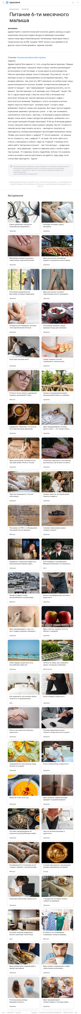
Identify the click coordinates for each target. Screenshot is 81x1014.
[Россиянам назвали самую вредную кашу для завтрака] (57, 318)
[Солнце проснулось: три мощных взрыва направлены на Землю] (57, 858)
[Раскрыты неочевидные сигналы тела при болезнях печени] (23, 318)
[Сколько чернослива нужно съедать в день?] (57, 521)
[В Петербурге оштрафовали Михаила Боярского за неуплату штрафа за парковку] (57, 554)
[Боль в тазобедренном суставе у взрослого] (57, 588)
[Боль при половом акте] (23, 352)
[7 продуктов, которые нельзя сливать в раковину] (57, 891)
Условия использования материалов (50, 1012)
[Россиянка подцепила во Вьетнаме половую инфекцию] (23, 285)
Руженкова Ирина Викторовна (31, 57)
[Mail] (7, 2)
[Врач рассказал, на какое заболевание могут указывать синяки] (57, 285)
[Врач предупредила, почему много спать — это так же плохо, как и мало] (57, 419)
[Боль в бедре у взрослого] (57, 689)
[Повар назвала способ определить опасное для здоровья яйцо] (57, 352)
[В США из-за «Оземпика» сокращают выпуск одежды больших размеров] (57, 925)
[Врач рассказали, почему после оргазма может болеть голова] (23, 453)
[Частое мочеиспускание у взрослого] (57, 824)
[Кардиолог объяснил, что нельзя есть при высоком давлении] (23, 419)
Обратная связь (68, 1012)
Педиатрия (25, 9)
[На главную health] (14, 2)
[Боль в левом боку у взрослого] (57, 757)
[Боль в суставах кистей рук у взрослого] (23, 723)
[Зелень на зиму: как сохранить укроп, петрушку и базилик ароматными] (57, 655)
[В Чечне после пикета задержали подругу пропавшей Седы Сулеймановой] (23, 386)
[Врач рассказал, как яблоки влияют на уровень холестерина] (57, 251)
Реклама (18, 1012)
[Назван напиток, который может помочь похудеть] (57, 487)
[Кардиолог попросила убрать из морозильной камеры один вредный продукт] (23, 554)
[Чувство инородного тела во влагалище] (23, 487)
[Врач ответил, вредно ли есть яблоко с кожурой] (57, 622)
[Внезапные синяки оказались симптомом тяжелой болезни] (23, 251)
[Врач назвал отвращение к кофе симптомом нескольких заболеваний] (57, 959)
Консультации (14, 9)
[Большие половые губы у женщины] (57, 217)
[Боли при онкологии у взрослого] (23, 891)
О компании (10, 1012)
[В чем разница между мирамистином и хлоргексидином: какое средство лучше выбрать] (23, 993)
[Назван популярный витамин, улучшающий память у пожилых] (57, 386)
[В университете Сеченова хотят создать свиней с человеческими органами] (23, 858)
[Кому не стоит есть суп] (23, 790)
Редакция (34, 1012)
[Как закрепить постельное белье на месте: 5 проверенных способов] (23, 689)
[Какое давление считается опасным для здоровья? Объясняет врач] (23, 217)
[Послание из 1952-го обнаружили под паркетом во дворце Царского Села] (23, 521)
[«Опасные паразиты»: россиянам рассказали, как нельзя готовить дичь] (57, 453)
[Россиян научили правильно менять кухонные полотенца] (23, 925)
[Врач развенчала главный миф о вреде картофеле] (23, 959)
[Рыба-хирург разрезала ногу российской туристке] (23, 655)
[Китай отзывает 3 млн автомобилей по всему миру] (23, 588)
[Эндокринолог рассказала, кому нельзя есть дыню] (23, 757)
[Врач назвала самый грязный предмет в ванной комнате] (57, 790)
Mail (3, 1012)
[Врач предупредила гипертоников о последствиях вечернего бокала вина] (57, 993)
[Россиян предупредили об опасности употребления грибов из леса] (23, 824)
